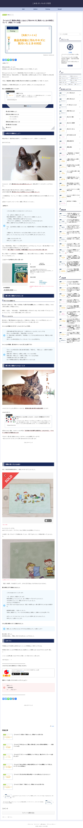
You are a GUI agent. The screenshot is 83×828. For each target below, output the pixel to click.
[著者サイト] (68, 65)
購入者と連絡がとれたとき (13, 114)
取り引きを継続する (14, 116)
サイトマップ (36, 824)
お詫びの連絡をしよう (12, 111)
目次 (25, 106)
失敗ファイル (11, 14)
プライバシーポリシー (51, 824)
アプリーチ (22, 671)
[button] (80, 34)
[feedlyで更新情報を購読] (70, 65)
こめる (70, 52)
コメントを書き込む (28, 813)
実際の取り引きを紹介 (12, 124)
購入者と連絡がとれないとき (13, 121)
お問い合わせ (43, 824)
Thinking (5, 14)
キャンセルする (13, 118)
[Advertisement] (28, 452)
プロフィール (30, 824)
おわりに (9, 127)
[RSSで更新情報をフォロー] (72, 65)
